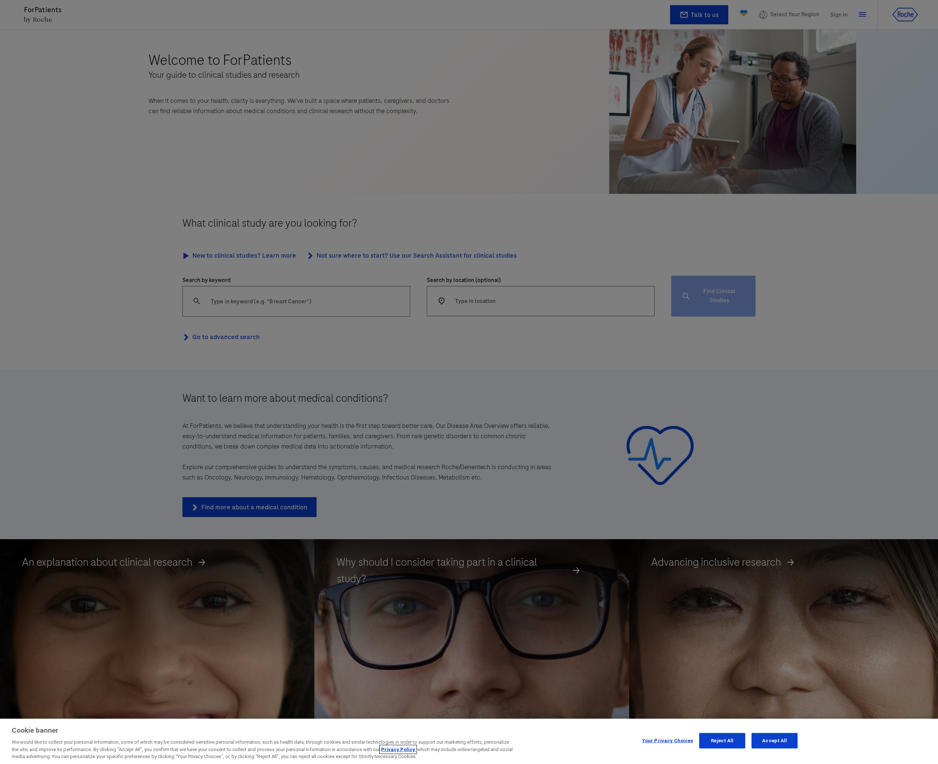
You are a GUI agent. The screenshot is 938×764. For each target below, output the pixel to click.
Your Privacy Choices (667, 740)
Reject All (722, 740)
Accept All (774, 740)
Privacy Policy (398, 749)
